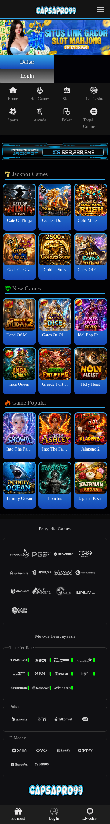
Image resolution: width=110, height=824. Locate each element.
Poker (67, 120)
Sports (13, 120)
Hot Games (40, 98)
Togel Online (89, 123)
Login (27, 76)
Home (13, 98)
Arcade (40, 120)
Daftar (27, 62)
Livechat (89, 818)
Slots (67, 98)
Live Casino (94, 98)
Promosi (18, 818)
